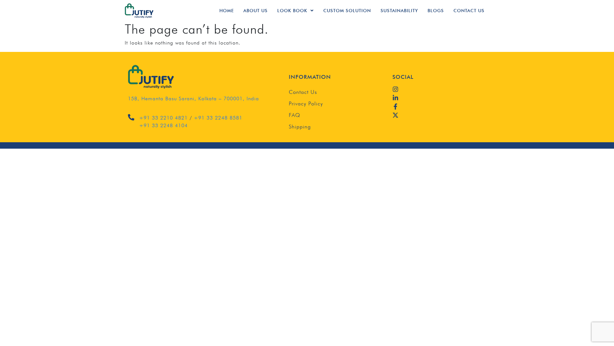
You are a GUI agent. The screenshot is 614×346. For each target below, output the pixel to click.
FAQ (294, 115)
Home (226, 10)
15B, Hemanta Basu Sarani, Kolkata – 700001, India (193, 98)
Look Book (292, 10)
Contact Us (468, 10)
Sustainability (399, 10)
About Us (255, 10)
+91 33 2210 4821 (163, 118)
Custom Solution (347, 10)
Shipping (300, 126)
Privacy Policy (306, 103)
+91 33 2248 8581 (218, 118)
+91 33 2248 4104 (163, 125)
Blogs (436, 10)
